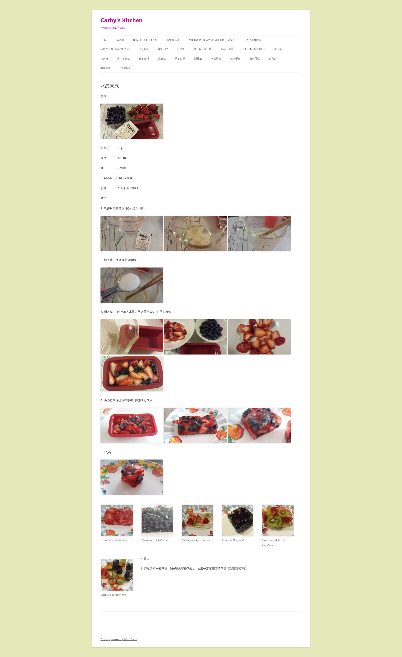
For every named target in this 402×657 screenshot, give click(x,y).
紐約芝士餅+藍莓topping (115, 49)
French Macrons (253, 49)
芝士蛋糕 (235, 58)
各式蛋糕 (216, 58)
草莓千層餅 (227, 49)
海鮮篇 (162, 58)
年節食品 (125, 68)
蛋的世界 (180, 58)
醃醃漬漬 (105, 68)
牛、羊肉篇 (123, 58)
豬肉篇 (104, 58)
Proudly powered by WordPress (118, 639)
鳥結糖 (120, 40)
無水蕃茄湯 (173, 40)
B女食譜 (144, 49)
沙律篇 (181, 49)
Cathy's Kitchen (121, 20)
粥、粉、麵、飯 (202, 49)
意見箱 (272, 58)
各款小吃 (163, 49)
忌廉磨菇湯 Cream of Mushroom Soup (212, 40)
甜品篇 (198, 58)
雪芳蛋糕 (255, 58)
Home (104, 40)
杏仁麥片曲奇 (253, 40)
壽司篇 (278, 49)
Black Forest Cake (145, 40)
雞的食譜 (144, 58)
